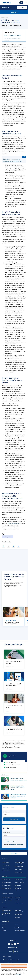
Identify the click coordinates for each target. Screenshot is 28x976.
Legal (17, 959)
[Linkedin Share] (13, 546)
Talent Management (19, 866)
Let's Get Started (21, 7)
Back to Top (14, 853)
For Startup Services (6, 882)
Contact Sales (14, 819)
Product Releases (18, 914)
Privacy (4, 956)
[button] (25, 2)
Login (21, 2)
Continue (14, 966)
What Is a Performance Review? (12, 35)
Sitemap (16, 963)
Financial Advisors (18, 897)
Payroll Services (5, 862)
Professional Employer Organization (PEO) (19, 863)
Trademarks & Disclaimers (9, 959)
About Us (4, 924)
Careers (3, 927)
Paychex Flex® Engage (13, 523)
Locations (4, 930)
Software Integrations (19, 882)
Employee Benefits (6, 868)
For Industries (18, 885)
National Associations (19, 902)
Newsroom (17, 924)
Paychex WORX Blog (6, 7)
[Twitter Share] (8, 546)
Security (9, 956)
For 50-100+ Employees (20, 879)
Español (16, 951)
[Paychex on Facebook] (15, 944)
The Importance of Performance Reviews (12, 39)
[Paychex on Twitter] (12, 944)
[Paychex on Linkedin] (9, 944)
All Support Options (11, 841)
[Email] (18, 546)
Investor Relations (18, 927)
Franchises (17, 900)
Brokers (3, 902)
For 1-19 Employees (6, 885)
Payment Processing (19, 872)
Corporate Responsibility (20, 930)
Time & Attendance (6, 865)
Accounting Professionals (7, 897)
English (10, 951)
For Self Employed (6, 879)
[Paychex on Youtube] (18, 944)
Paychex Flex (13, 844)
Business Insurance (19, 869)
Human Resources (6, 870)
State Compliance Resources (6, 914)
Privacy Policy (18, 974)
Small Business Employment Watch (19, 911)
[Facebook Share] (3, 546)
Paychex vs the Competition (18, 889)
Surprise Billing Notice (8, 963)
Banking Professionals (7, 900)
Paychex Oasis (20, 844)
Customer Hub (18, 917)
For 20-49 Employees (6, 888)
